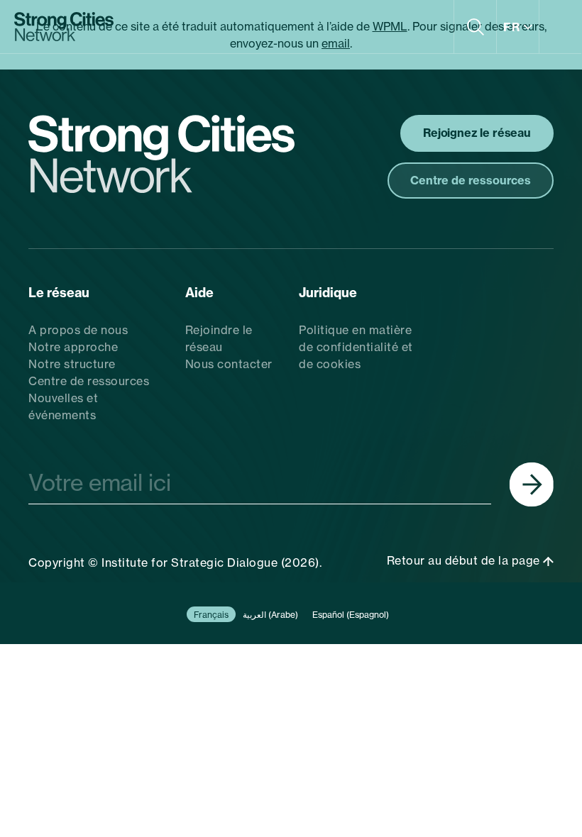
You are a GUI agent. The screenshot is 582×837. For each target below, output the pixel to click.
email (336, 43)
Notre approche (73, 347)
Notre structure (72, 364)
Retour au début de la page (465, 560)
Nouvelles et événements (63, 406)
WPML (390, 26)
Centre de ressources (88, 381)
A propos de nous (78, 330)
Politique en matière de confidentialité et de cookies (356, 347)
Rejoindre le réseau (219, 338)
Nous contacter (229, 364)
